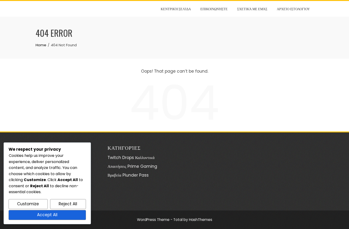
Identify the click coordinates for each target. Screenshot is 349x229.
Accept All (47, 215)
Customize (28, 204)
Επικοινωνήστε (214, 8)
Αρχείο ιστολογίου (293, 8)
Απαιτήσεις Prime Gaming (132, 166)
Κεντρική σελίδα (176, 8)
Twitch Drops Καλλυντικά (131, 157)
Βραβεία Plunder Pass (128, 175)
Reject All (68, 204)
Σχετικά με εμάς (252, 8)
